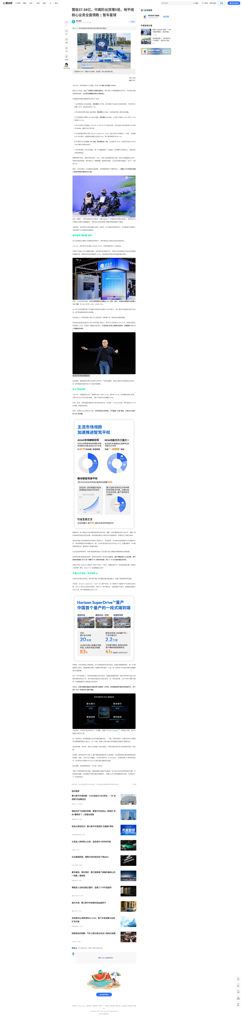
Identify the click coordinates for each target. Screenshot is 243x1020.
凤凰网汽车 (75, 819)
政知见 (74, 804)
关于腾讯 (74, 1006)
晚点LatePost (76, 895)
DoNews (74, 941)
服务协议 (89, 1006)
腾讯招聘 (112, 1006)
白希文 (74, 850)
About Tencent (82, 1006)
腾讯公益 (118, 1006)
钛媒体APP (75, 880)
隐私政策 (95, 1006)
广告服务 (106, 1006)
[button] (166, 16)
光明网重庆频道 (76, 834)
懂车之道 (74, 911)
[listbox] (104, 866)
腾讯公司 (101, 1014)
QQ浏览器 (124, 1006)
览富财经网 (75, 926)
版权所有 (106, 1014)
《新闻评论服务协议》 (97, 948)
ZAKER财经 (75, 865)
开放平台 (100, 1006)
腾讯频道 (130, 1006)
